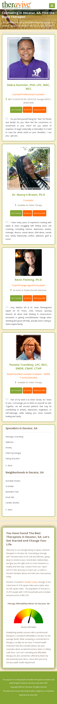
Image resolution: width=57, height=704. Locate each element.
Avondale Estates (13, 481)
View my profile (39, 110)
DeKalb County (30, 582)
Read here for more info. (28, 695)
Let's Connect (16, 110)
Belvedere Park (12, 491)
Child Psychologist (13, 453)
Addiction (10, 442)
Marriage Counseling (14, 436)
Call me (28, 110)
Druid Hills (10, 497)
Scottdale (10, 486)
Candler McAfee (12, 502)
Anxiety (9, 447)
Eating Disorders (13, 458)
